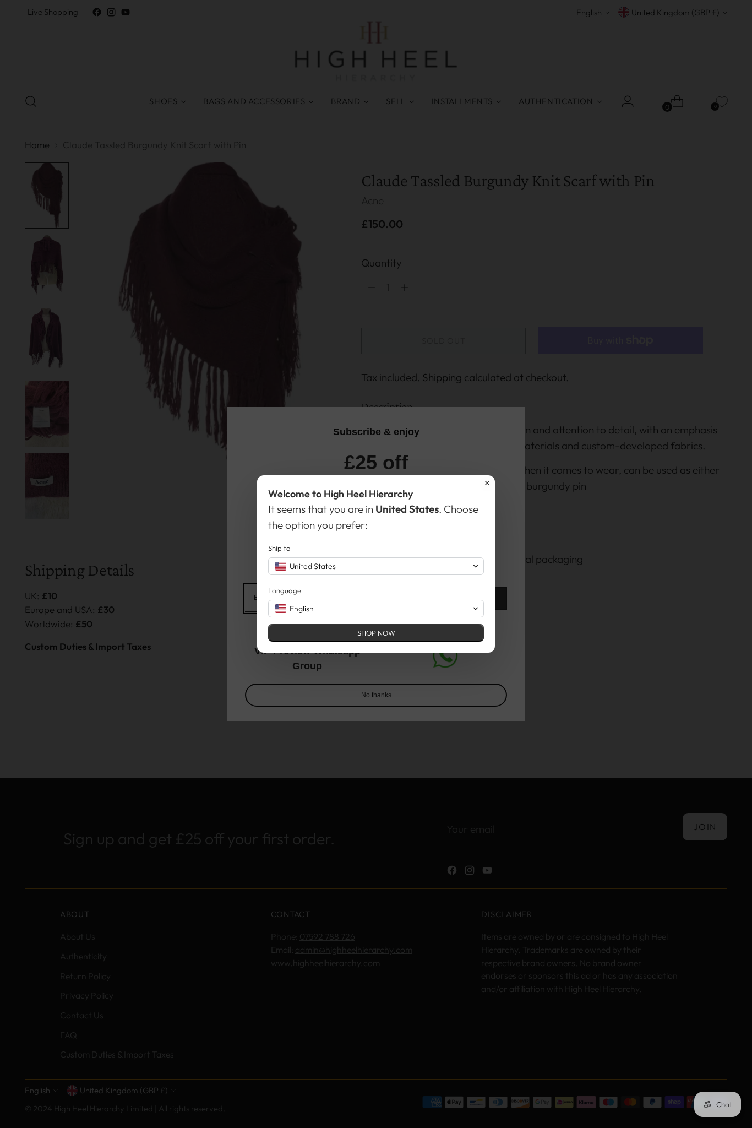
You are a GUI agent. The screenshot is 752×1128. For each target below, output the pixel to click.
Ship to (279, 548)
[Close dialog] (487, 483)
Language (284, 590)
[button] (376, 566)
